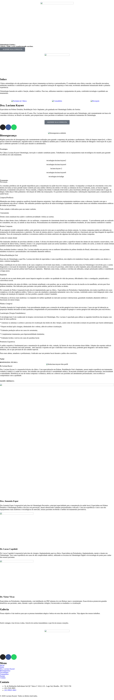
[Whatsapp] (14, 127)
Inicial (2, 665)
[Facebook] (8, 127)
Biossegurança (5, 671)
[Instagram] (3, 127)
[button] (57, 38)
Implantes (3, 275)
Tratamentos (4, 674)
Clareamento (4, 213)
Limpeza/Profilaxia (6, 198)
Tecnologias (4, 672)
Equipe (2, 676)
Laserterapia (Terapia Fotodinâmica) (12, 313)
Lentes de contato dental (8, 238)
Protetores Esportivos (7, 342)
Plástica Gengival (6, 304)
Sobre (2, 667)
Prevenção (3, 182)
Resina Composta (6, 226)
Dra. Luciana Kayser (7, 669)
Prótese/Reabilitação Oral (9, 255)
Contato (3, 678)
